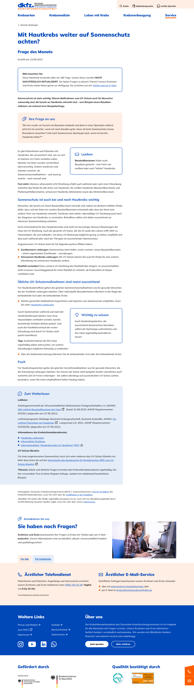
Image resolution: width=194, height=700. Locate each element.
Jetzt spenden (97, 644)
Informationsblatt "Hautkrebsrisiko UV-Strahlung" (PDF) (50, 445)
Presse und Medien (28, 624)
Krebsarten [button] (26, 15)
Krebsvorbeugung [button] (137, 15)
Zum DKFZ (23, 629)
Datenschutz (58, 634)
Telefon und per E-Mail (104, 85)
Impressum (23, 634)
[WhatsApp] (54, 644)
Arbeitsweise (89, 502)
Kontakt (56, 624)
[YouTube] (32, 644)
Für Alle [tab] (25, 559)
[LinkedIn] (43, 644)
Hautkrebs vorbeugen (42, 304)
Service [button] (170, 15)
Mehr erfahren (123, 644)
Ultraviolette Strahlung (33, 441)
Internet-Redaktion (100, 491)
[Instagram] (21, 644)
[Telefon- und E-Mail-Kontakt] (189, 675)
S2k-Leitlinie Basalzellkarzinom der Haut (39, 409)
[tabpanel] (97, 584)
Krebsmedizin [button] (59, 15)
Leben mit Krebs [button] (96, 15)
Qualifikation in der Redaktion (79, 494)
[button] (124, 6)
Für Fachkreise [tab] (43, 559)
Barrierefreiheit (60, 629)
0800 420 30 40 (74, 584)
